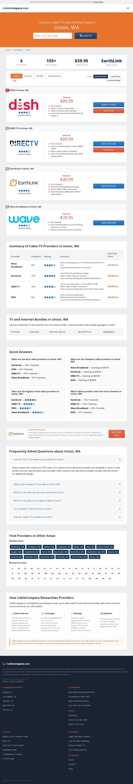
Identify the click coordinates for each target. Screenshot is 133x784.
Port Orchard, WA (79, 557)
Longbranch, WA (31, 552)
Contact (72, 764)
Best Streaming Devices (79, 701)
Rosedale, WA (62, 557)
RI (38, 578)
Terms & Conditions (16, 681)
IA (106, 568)
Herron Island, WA (105, 547)
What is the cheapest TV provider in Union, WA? (37, 484)
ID (88, 568)
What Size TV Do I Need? (13, 745)
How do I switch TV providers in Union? (33, 517)
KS (112, 568)
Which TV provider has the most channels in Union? (39, 492)
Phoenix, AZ (8, 710)
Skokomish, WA (17, 547)
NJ (93, 573)
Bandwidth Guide (10, 750)
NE (73, 573)
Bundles (40, 76)
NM (99, 573)
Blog (70, 768)
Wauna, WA (113, 552)
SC (45, 578)
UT (70, 578)
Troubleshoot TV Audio (12, 754)
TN (57, 578)
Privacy (5, 681)
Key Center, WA (60, 552)
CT (51, 568)
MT (66, 573)
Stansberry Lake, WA (96, 552)
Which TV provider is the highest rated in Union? (37, 500)
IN (100, 568)
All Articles (73, 715)
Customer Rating (113, 80)
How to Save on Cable (78, 720)
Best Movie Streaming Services (82, 692)
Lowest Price (115, 76)
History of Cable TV (77, 745)
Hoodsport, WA (34, 547)
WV (97, 578)
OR (26, 578)
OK (19, 578)
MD (25, 573)
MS (53, 573)
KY (118, 568)
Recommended (100, 76)
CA (38, 568)
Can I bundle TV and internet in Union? (33, 508)
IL (94, 568)
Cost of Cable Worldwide (79, 741)
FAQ (14, 81)
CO (45, 568)
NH (86, 573)
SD (51, 578)
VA (83, 578)
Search (87, 35)
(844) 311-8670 (109, 104)
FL (70, 568)
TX (64, 578)
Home (8, 50)
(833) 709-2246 (109, 143)
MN (46, 573)
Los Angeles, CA (9, 696)
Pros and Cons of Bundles (80, 705)
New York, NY (8, 705)
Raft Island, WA (46, 557)
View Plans (109, 110)
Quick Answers (54, 76)
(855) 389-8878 (109, 222)
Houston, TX (8, 701)
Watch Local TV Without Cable (15, 736)
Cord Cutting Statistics (78, 750)
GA (76, 568)
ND (119, 573)
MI (39, 573)
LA (12, 573)
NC (112, 573)
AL (12, 568)
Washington (18, 50)
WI (103, 578)
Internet (28, 76)
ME (19, 573)
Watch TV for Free (76, 724)
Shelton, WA (49, 547)
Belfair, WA (78, 547)
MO (59, 573)
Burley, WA (94, 557)
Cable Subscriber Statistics (80, 736)
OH (13, 578)
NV (80, 573)
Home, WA (46, 552)
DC (64, 568)
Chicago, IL (7, 692)
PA (32, 578)
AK (19, 568)
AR (32, 568)
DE (57, 568)
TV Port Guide (8, 758)
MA (32, 573)
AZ (25, 568)
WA (90, 578)
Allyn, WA (90, 547)
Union (28, 50)
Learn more (98, 2)
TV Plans (16, 76)
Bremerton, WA (77, 552)
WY (110, 578)
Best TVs (6, 741)
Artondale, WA (31, 557)
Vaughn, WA (16, 552)
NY (106, 573)
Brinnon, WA (16, 557)
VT (77, 578)
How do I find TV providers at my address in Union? (38, 459)
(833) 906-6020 (109, 186)
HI (82, 568)
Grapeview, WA (64, 547)
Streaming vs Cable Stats (79, 696)
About (71, 760)
